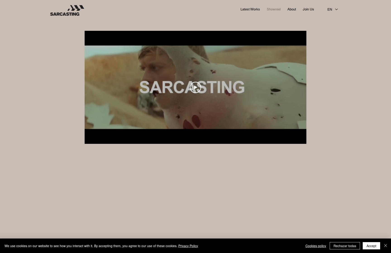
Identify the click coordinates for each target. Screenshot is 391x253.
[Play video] (195, 87)
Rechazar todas (345, 245)
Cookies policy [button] (315, 245)
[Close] (385, 245)
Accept (371, 245)
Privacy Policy (188, 245)
